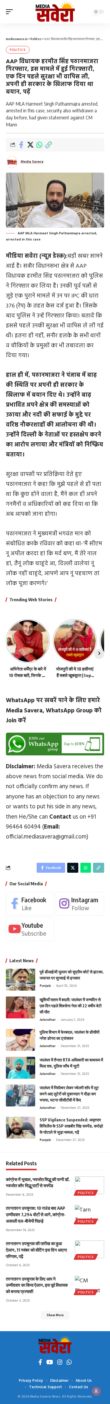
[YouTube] (49, 1363)
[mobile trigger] (11, 11)
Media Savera (32, 162)
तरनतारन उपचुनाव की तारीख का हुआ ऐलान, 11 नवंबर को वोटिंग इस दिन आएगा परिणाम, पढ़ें (36, 1250)
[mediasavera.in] (55, 12)
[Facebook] (30, 904)
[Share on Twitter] (30, 144)
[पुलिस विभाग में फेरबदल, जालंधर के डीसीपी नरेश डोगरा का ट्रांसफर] (20, 1040)
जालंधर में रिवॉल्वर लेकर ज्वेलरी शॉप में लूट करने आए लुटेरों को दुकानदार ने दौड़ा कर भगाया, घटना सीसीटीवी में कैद (69, 1093)
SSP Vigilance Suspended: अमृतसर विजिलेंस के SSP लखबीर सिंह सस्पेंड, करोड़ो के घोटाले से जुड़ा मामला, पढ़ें (71, 1126)
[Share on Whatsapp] (39, 144)
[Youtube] (30, 929)
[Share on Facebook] (21, 144)
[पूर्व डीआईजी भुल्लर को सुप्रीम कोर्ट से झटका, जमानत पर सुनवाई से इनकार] (20, 980)
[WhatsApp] (69, 1363)
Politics (18, 49)
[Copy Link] (48, 144)
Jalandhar (48, 1020)
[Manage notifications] (96, 1391)
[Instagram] (80, 904)
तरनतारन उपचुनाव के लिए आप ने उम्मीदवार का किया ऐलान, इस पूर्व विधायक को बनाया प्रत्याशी (37, 1285)
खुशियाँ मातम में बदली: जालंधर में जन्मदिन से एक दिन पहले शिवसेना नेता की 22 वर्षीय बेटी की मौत (70, 1005)
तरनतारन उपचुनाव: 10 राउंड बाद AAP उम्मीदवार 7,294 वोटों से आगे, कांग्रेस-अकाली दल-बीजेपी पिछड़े (36, 1214)
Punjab (45, 986)
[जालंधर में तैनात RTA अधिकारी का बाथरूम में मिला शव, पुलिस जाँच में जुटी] (20, 1068)
